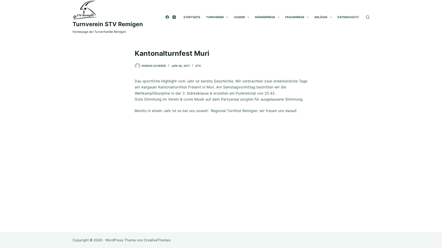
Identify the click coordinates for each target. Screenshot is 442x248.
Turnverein (215, 17)
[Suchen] (367, 17)
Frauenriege (294, 17)
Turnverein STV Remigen (108, 24)
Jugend (239, 17)
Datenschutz (348, 17)
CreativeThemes (157, 240)
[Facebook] (167, 17)
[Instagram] (174, 17)
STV (198, 66)
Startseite (191, 17)
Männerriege (265, 17)
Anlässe (320, 17)
